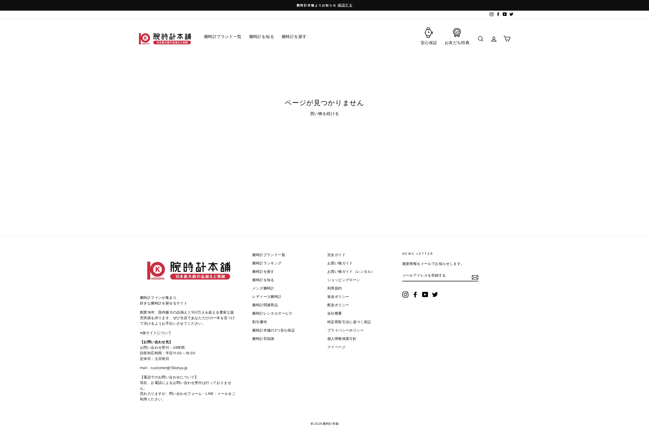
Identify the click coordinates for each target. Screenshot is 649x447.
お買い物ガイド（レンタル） (351, 271)
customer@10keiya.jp (169, 368)
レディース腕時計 (266, 297)
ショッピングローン (343, 280)
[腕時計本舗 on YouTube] (425, 294)
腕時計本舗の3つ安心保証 (273, 330)
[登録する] (475, 277)
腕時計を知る (263, 280)
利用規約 (334, 288)
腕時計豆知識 (263, 339)
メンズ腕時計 (263, 288)
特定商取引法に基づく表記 (349, 322)
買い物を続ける (324, 113)
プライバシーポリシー (345, 330)
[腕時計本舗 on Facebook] (415, 294)
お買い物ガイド (340, 263)
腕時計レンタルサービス (272, 313)
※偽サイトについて (156, 333)
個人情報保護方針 (341, 339)
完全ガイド (336, 255)
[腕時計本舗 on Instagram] (405, 294)
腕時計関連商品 (265, 305)
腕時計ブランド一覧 (268, 255)
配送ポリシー (338, 305)
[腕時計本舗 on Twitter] (435, 294)
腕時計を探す (263, 271)
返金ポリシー (338, 297)
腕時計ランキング (266, 263)
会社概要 (334, 313)
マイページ (336, 347)
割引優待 (259, 322)
